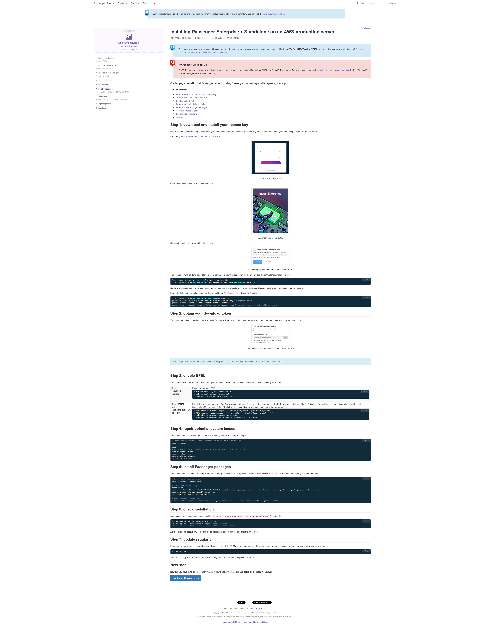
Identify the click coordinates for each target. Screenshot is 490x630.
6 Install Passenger (112, 90)
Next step (179, 117)
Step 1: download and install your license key (195, 94)
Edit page (367, 28)
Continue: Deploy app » (186, 578)
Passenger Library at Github (255, 621)
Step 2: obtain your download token (191, 97)
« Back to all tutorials (129, 49)
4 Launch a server (103, 80)
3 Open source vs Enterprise (108, 74)
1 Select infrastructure (105, 59)
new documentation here (274, 13)
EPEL (213, 388)
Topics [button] (134, 3)
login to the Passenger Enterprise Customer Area (199, 136)
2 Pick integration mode (106, 67)
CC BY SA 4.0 (258, 608)
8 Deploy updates (103, 103)
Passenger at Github (231, 621)
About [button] (392, 3)
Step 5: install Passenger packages (191, 107)
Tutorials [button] (122, 3)
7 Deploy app (112, 98)
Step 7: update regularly (186, 113)
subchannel (296, 404)
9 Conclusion (101, 108)
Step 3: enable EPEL (184, 100)
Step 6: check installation (186, 110)
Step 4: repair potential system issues (192, 104)
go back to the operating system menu (330, 70)
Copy (366, 279)
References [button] (148, 3)
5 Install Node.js (103, 84)
